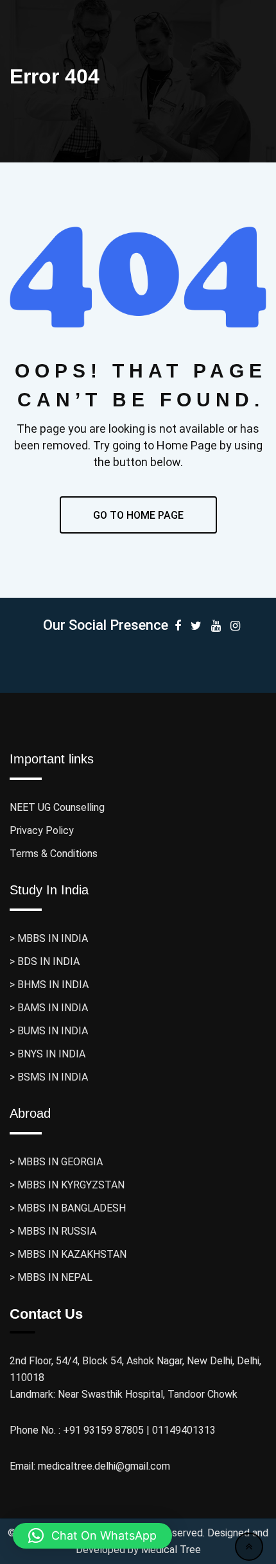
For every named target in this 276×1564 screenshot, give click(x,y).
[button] (92, 1536)
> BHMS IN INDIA (49, 984)
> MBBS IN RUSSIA (53, 1231)
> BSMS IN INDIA (49, 1077)
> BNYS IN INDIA (47, 1054)
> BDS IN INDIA (45, 961)
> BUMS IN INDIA (49, 1031)
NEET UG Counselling (57, 807)
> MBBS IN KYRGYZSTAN (67, 1185)
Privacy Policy (42, 830)
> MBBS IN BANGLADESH (68, 1208)
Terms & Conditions (54, 853)
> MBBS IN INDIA (49, 938)
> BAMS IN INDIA (49, 1008)
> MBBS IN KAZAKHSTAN (68, 1254)
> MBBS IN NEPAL (51, 1277)
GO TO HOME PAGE (138, 515)
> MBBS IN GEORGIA (56, 1162)
